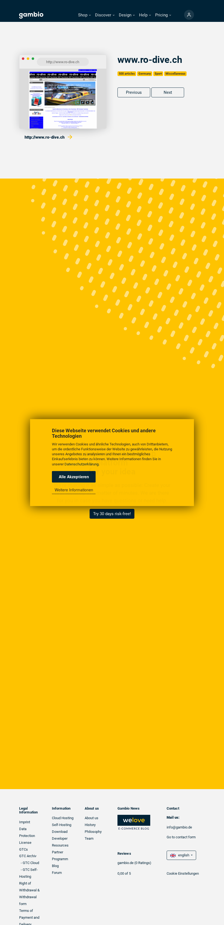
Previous (134, 92)
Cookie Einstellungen (183, 873)
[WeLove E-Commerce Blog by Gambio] (133, 822)
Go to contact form (181, 837)
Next (168, 92)
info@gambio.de (179, 827)
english (183, 855)
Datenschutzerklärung (81, 464)
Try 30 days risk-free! (112, 513)
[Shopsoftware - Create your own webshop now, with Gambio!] (189, 15)
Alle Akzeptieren (74, 476)
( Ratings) (142, 863)
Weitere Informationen (74, 489)
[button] (84, 15)
